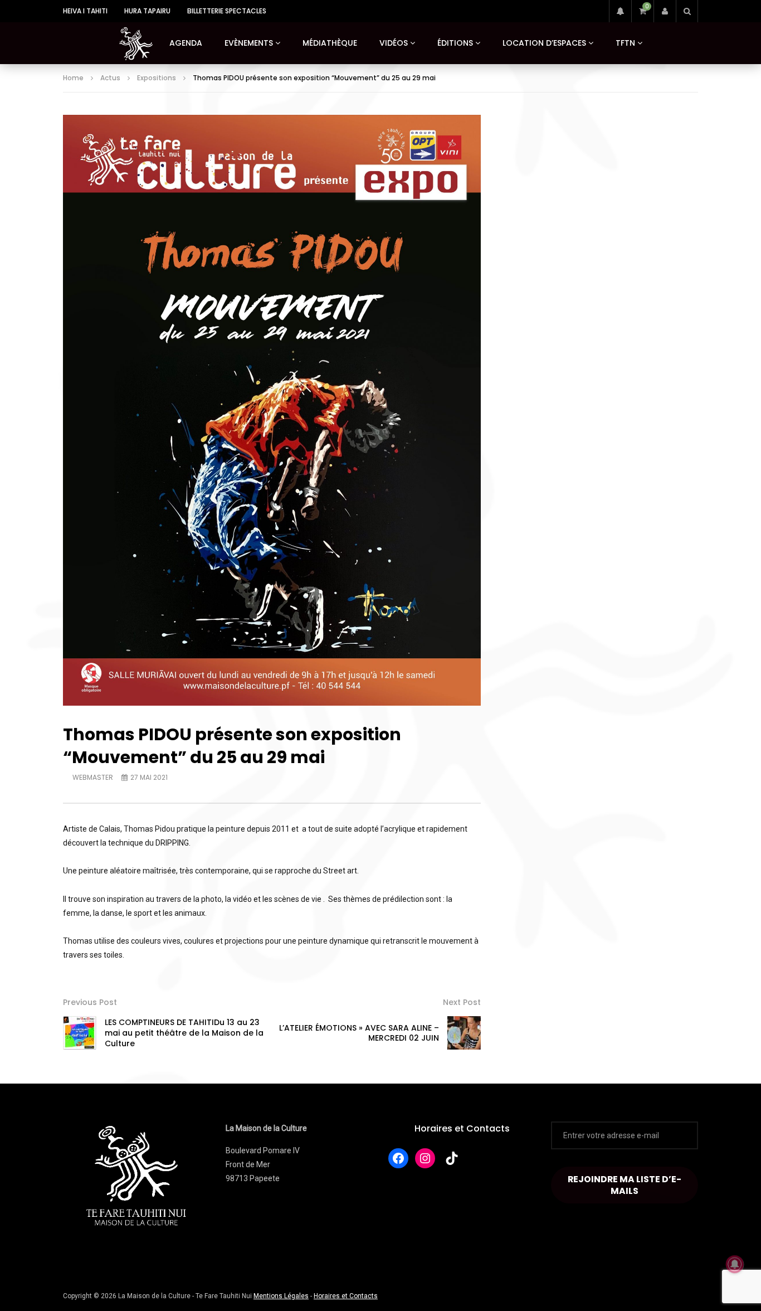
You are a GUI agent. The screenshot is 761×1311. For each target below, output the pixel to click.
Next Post (462, 1002)
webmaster (92, 777)
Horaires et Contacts (462, 1128)
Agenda (185, 42)
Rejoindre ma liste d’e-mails (624, 1185)
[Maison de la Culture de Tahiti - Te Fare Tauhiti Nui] (136, 43)
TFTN (625, 42)
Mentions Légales (281, 1296)
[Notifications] (620, 11)
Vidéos (393, 42)
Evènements (249, 42)
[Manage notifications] (735, 1264)
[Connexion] (664, 11)
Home (73, 77)
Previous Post (90, 1002)
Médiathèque (330, 42)
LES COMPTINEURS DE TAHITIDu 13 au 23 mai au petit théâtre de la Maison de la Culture (184, 1033)
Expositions (156, 77)
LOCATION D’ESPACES (544, 42)
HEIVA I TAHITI (85, 11)
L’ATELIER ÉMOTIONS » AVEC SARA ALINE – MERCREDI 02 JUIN (359, 1033)
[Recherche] (687, 11)
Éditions (455, 42)
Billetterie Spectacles (226, 11)
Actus (110, 77)
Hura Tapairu (147, 11)
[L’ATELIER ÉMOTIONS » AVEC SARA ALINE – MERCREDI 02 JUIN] (464, 1033)
